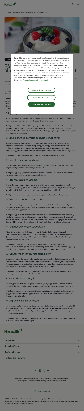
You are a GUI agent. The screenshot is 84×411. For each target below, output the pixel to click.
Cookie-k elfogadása (41, 104)
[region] (42, 84)
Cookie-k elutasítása (41, 90)
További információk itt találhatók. (36, 80)
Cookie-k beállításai (41, 97)
